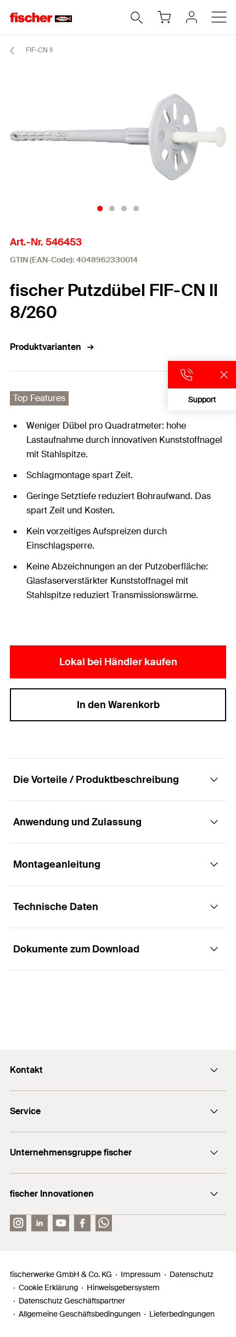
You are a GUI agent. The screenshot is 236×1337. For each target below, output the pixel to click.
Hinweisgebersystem (123, 1287)
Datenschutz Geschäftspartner (72, 1301)
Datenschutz (191, 1274)
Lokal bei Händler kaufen (118, 661)
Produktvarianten (45, 347)
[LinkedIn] (39, 1223)
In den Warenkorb (118, 704)
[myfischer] (191, 17)
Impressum (141, 1274)
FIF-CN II (38, 50)
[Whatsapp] (103, 1223)
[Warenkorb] (164, 17)
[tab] (100, 208)
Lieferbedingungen (182, 1314)
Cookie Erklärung (48, 1287)
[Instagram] (18, 1223)
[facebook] (82, 1223)
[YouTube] (61, 1223)
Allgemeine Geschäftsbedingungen (80, 1314)
